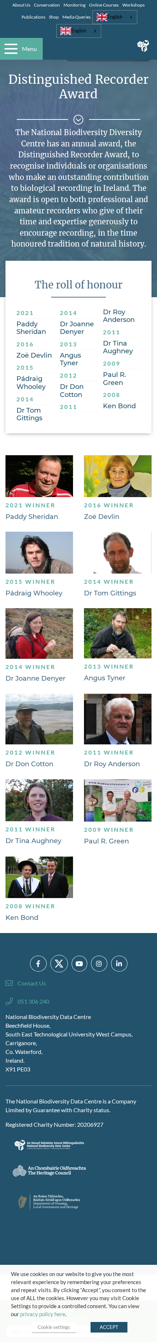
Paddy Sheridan (31, 517)
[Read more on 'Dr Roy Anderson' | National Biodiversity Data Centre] (118, 719)
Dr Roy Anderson (112, 764)
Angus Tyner (104, 678)
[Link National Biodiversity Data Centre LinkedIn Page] (119, 964)
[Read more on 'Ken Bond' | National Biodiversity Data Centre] (39, 877)
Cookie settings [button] (54, 1327)
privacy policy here (42, 1314)
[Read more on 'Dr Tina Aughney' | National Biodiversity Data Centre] (39, 800)
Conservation (47, 5)
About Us (21, 5)
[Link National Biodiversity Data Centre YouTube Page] (79, 964)
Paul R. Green (106, 841)
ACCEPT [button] (109, 1327)
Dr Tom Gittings (110, 593)
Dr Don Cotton (29, 764)
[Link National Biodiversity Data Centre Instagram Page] (99, 964)
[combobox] (114, 17)
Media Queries (76, 17)
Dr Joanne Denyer (35, 678)
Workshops (133, 5)
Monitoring (74, 5)
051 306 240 (33, 1001)
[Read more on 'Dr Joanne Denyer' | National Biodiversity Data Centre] (39, 633)
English (114, 17)
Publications (33, 17)
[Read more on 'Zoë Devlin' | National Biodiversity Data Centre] (118, 476)
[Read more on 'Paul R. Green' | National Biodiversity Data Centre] (118, 800)
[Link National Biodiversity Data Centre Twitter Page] (59, 963)
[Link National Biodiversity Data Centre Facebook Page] (38, 964)
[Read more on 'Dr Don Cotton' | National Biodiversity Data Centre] (39, 719)
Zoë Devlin (101, 517)
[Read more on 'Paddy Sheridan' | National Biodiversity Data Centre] (39, 476)
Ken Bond (21, 918)
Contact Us (32, 983)
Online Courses (104, 5)
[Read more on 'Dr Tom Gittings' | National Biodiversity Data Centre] (118, 553)
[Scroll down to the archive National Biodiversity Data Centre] (78, 119)
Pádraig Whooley (33, 593)
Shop (54, 17)
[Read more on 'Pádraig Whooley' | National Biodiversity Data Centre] (39, 553)
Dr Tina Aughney (33, 841)
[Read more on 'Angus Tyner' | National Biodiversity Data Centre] (118, 633)
